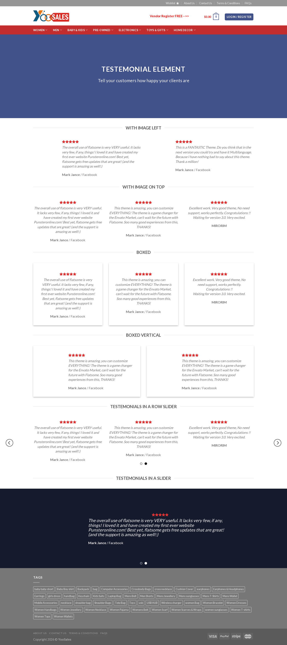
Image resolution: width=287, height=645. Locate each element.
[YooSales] (51, 16)
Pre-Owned (101, 30)
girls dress (54, 596)
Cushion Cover (184, 589)
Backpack (83, 589)
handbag (69, 596)
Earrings (39, 596)
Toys (132, 602)
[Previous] (9, 443)
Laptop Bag (114, 596)
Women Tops (42, 616)
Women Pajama (119, 609)
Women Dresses (236, 602)
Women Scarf (160, 609)
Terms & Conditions (228, 3)
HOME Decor (183, 30)
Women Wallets (63, 616)
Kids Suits (98, 596)
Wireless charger (171, 602)
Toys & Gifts (155, 30)
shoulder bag (83, 602)
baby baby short (43, 589)
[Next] (277, 443)
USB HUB (152, 602)
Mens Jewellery (166, 596)
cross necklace (163, 589)
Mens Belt (130, 596)
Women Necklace (95, 609)
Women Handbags (45, 609)
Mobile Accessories (45, 602)
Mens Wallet (230, 596)
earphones (203, 589)
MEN (56, 30)
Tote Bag (120, 602)
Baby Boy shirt (65, 589)
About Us (189, 3)
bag (95, 589)
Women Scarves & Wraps (186, 609)
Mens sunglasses (189, 596)
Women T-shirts (240, 609)
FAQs (248, 3)
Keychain (83, 596)
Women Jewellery (71, 609)
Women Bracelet (213, 602)
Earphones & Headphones (228, 589)
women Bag (192, 602)
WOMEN (39, 30)
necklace (66, 602)
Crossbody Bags (141, 589)
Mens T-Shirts (211, 596)
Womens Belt (140, 609)
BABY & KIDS (76, 30)
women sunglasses (216, 609)
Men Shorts (146, 596)
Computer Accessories (114, 589)
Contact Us (205, 3)
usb (141, 602)
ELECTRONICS (128, 30)
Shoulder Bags (102, 602)
